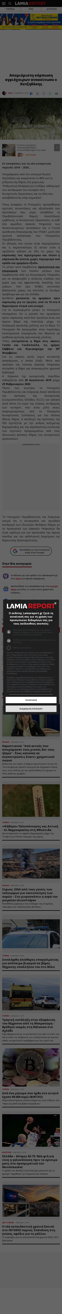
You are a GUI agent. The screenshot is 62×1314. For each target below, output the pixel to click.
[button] (31, 648)
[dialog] (31, 657)
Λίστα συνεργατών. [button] (26, 673)
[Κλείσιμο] (55, 603)
